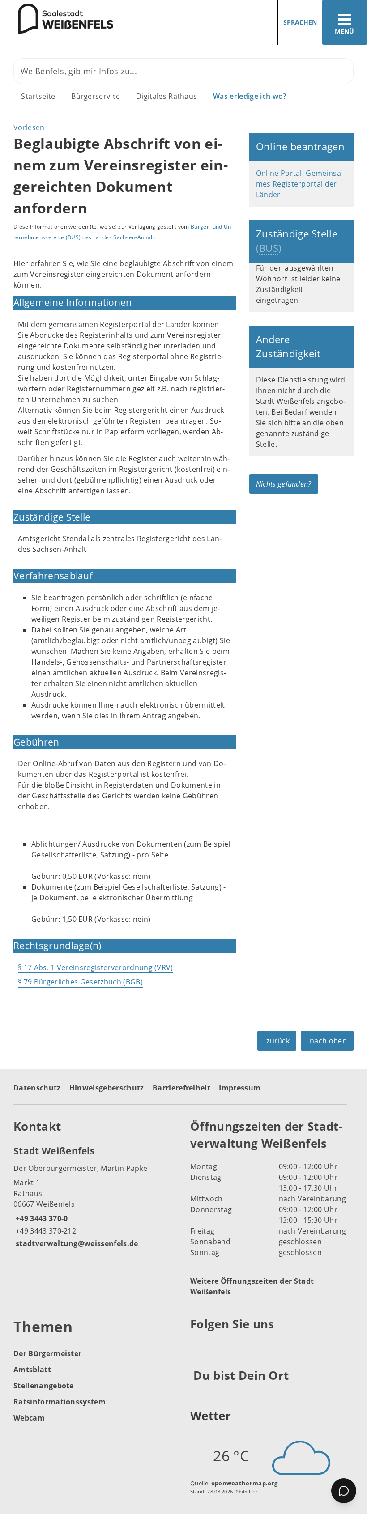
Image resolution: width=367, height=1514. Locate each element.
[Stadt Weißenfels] (95, 1196)
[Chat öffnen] (343, 1490)
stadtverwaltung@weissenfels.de (75, 1243)
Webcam (29, 1418)
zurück (278, 1041)
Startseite (38, 96)
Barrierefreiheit (181, 1088)
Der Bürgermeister (47, 1353)
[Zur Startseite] (56, 19)
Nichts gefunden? (284, 484)
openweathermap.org (244, 1483)
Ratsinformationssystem (59, 1402)
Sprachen (300, 22)
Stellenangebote (43, 1386)
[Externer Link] (198, 1346)
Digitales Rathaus (166, 96)
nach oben (328, 1041)
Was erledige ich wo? (249, 96)
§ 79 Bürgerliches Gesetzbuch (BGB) (80, 982)
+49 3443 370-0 (40, 1218)
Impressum (239, 1088)
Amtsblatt (32, 1369)
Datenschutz (37, 1088)
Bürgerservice (95, 96)
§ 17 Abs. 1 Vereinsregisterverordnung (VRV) (95, 967)
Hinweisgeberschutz (106, 1088)
